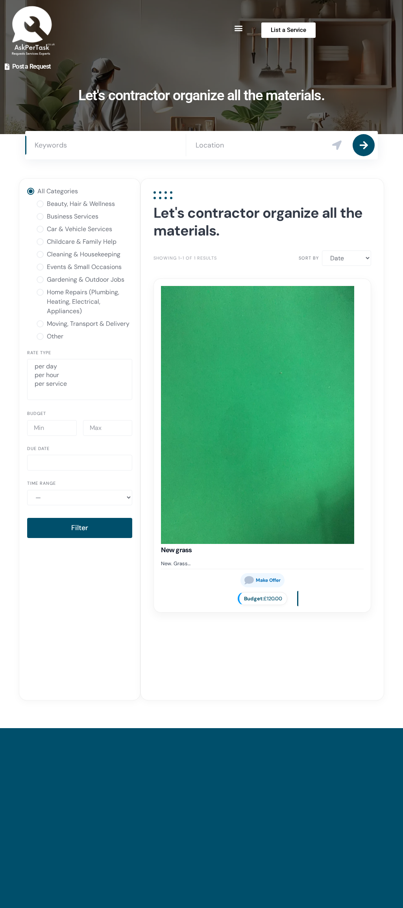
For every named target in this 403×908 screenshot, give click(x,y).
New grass (176, 550)
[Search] (364, 145)
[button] (238, 27)
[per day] (80, 366)
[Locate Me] (336, 145)
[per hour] (80, 375)
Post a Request (31, 66)
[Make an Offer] (262, 580)
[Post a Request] (7, 67)
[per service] (80, 383)
